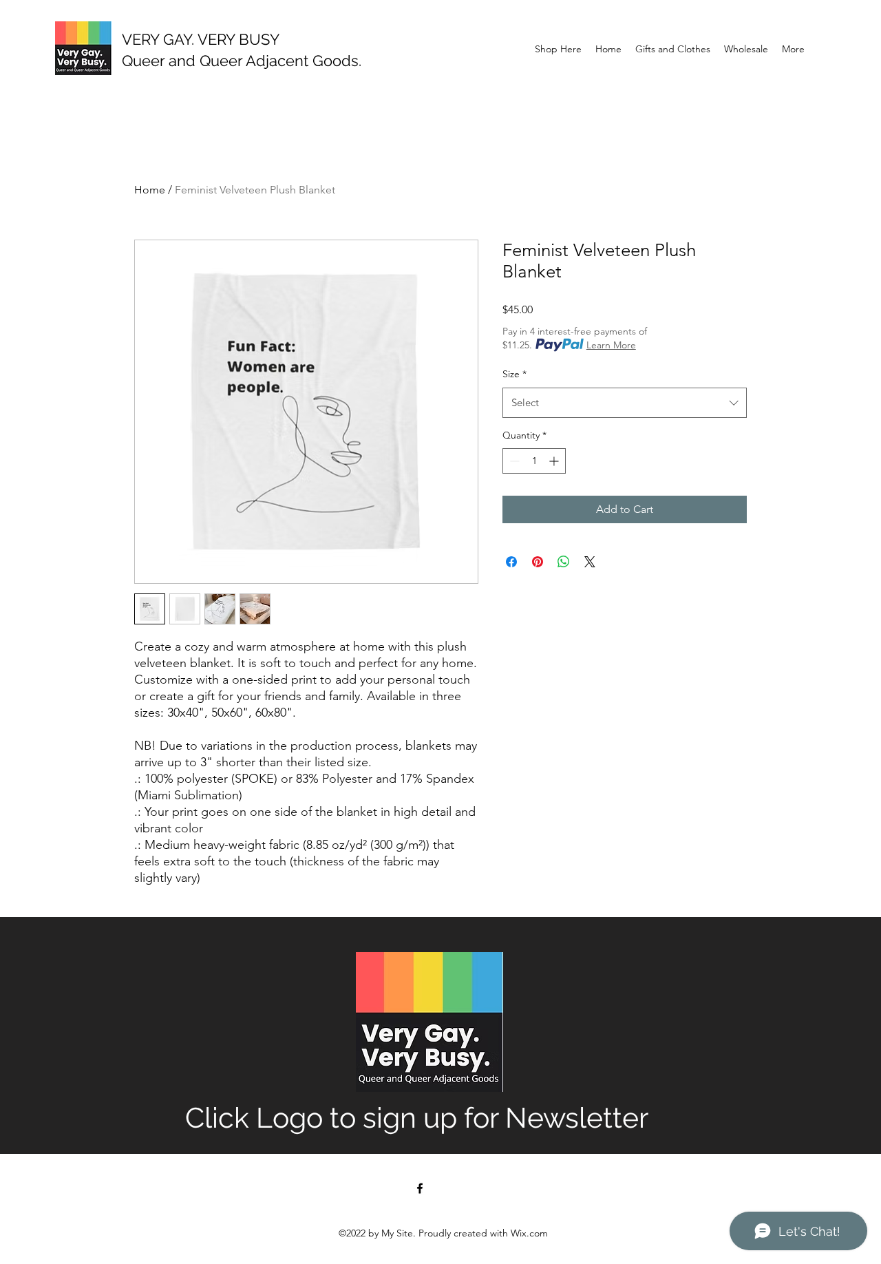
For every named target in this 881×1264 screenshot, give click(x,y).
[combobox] (624, 403)
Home (149, 189)
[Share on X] (590, 562)
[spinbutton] (534, 461)
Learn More (611, 345)
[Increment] (555, 461)
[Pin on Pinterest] (537, 562)
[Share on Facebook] (511, 562)
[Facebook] (420, 1188)
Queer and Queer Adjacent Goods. (241, 61)
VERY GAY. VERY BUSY (200, 39)
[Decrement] (513, 461)
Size (514, 374)
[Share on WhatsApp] (563, 562)
